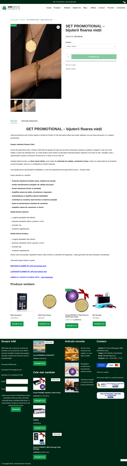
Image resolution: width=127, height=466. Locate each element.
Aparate (22, 19)
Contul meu (121, 8)
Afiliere (93, 8)
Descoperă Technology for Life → (12, 370)
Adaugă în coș (94, 56)
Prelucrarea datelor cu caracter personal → (111, 377)
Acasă (48, 8)
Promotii (110, 8)
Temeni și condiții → (103, 372)
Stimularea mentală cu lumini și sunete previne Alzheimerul (87, 382)
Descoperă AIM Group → (9, 364)
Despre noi (77, 8)
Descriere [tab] (14, 121)
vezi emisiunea (47, 277)
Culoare (68, 42)
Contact (102, 8)
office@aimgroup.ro (109, 356)
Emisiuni (67, 8)
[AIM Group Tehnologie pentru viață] (10, 8)
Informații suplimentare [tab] (29, 121)
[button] (87, 7)
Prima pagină (14, 19)
